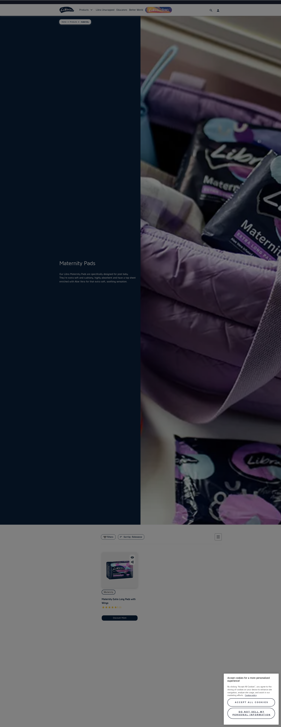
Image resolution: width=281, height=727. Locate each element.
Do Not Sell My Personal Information (252, 713)
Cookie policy (251, 695)
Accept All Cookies (251, 702)
